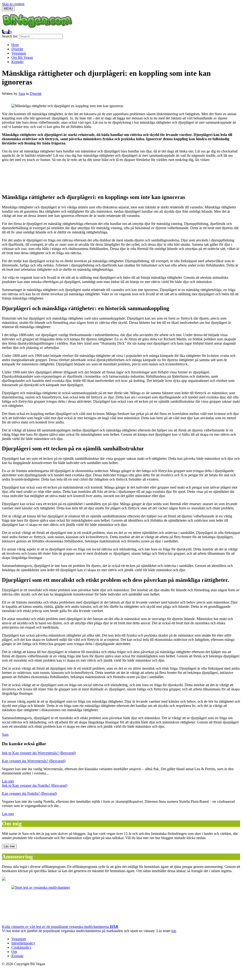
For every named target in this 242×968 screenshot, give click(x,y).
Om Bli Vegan (22, 57)
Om (14, 952)
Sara (21, 94)
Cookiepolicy (21, 947)
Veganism (18, 53)
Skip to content (13, 4)
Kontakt (17, 62)
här (173, 931)
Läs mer (8, 781)
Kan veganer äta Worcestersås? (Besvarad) (33, 761)
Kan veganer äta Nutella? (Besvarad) (29, 793)
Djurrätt (17, 49)
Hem (15, 45)
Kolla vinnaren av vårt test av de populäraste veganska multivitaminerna (60, 927)
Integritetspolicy (23, 943)
